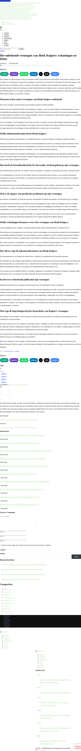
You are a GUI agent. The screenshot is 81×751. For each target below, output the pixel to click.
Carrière (6, 33)
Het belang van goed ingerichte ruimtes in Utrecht (15, 10)
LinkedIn (34, 74)
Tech (5, 42)
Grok (46, 74)
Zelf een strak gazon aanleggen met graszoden (55, 692)
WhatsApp (24, 74)
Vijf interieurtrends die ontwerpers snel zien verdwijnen (17, 8)
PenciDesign (41, 750)
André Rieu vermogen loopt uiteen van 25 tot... (19, 474)
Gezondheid (9, 597)
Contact (6, 45)
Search (21, 49)
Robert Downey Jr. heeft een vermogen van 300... (20, 443)
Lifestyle (6, 36)
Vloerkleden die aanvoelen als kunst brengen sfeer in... (17, 6)
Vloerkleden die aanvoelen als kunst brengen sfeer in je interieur (24, 574)
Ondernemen (8, 38)
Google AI (55, 74)
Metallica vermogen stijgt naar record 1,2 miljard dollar (22, 458)
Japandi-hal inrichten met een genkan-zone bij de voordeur (18, 15)
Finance (6, 34)
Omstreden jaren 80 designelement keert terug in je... (16, 17)
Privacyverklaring (9, 24)
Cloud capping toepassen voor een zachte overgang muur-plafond (20, 2)
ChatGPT (4, 74)
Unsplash (17, 351)
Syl (8, 63)
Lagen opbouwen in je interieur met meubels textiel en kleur (23, 569)
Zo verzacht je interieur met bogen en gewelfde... (15, 11)
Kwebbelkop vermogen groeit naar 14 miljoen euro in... (22, 489)
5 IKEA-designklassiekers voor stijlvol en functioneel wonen (19, 13)
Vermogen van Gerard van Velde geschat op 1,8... (20, 497)
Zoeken (2, 553)
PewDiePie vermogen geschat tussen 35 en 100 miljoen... (22, 435)
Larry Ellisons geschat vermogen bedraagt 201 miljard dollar (25, 482)
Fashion (7, 592)
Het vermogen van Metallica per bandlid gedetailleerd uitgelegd (25, 451)
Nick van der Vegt (9, 351)
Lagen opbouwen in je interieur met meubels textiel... (16, 4)
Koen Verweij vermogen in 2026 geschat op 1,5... (19, 505)
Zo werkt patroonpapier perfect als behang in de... (15, 19)
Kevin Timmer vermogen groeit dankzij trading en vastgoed (24, 466)
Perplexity (14, 74)
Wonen (6, 43)
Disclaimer (7, 22)
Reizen (6, 40)
